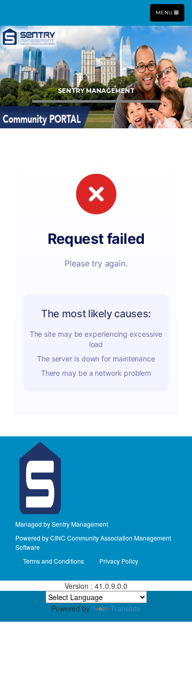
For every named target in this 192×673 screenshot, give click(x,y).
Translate (126, 608)
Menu (169, 12)
